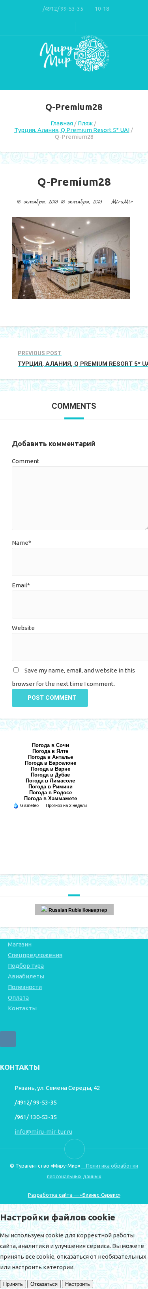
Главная (62, 123)
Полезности (25, 987)
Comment (25, 461)
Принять (13, 1284)
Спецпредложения (35, 955)
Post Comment (52, 697)
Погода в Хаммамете (50, 798)
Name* (21, 542)
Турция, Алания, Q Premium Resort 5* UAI (71, 130)
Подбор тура (26, 965)
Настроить (77, 1284)
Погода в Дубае (50, 775)
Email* (21, 585)
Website (23, 627)
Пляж (85, 123)
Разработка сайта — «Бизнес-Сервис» (74, 1195)
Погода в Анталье (50, 757)
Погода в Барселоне (50, 763)
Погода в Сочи (50, 745)
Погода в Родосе (50, 792)
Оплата (18, 997)
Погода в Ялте (50, 751)
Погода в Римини (50, 787)
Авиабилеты (26, 976)
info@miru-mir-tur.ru (43, 1131)
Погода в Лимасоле (50, 781)
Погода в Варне (50, 769)
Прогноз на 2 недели (66, 805)
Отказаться (44, 1284)
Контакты (22, 1008)
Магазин (20, 944)
